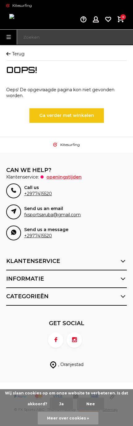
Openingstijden (64, 177)
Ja (61, 404)
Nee (90, 404)
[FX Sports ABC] (24, 20)
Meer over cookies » (68, 418)
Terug (18, 54)
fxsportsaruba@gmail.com (52, 214)
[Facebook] (55, 340)
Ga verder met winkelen (66, 115)
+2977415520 (38, 193)
